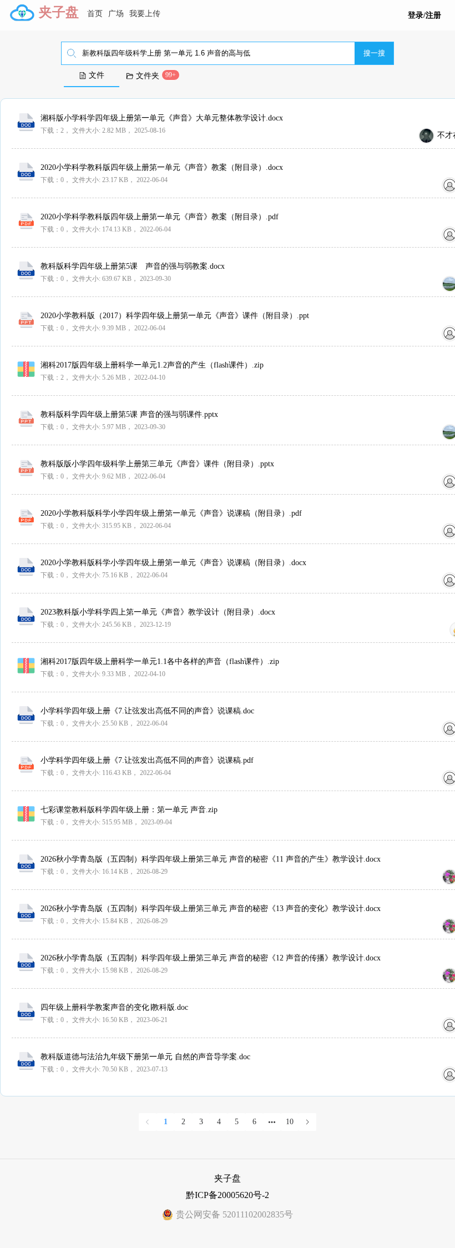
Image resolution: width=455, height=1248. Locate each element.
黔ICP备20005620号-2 (227, 1195)
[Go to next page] (307, 1122)
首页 (95, 13)
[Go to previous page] (147, 1122)
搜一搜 (374, 53)
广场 (116, 13)
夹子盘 (59, 12)
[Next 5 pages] (272, 1122)
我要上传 (144, 13)
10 (290, 1122)
